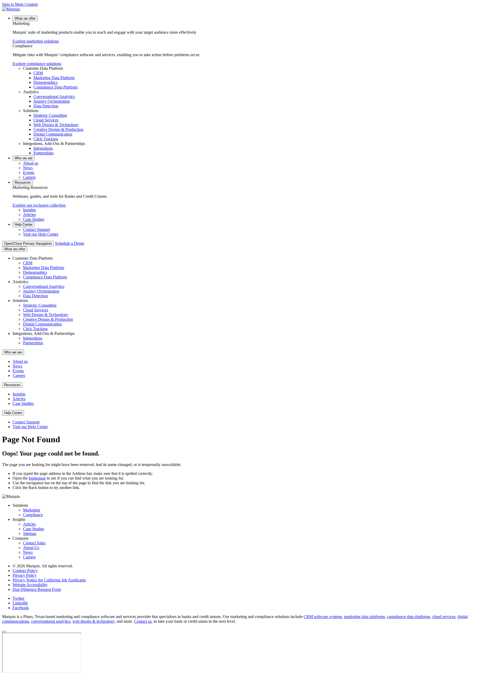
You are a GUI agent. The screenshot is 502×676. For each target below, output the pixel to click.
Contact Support (36, 229)
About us (30, 163)
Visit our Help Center (40, 234)
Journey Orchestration (51, 101)
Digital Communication (52, 134)
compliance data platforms (408, 616)
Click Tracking (45, 139)
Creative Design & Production (58, 129)
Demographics (45, 82)
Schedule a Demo (69, 243)
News (28, 168)
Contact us (143, 621)
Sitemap (29, 533)
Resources (23, 182)
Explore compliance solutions (37, 63)
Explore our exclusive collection (39, 205)
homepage (37, 478)
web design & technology (93, 621)
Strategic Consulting (50, 115)
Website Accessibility (30, 584)
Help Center (23, 224)
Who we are (23, 158)
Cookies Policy (25, 570)
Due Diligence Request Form (37, 589)
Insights (29, 210)
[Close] (4, 631)
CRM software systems (323, 616)
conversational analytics (50, 621)
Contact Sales (34, 543)
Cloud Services (46, 120)
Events (28, 172)
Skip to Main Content (20, 4)
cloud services (443, 616)
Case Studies (33, 219)
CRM (38, 73)
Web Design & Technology (56, 125)
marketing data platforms (364, 616)
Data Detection (45, 106)
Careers (29, 177)
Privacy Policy (25, 575)
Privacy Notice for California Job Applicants (49, 580)
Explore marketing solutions (36, 41)
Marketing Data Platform (54, 77)
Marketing (31, 510)
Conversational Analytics (54, 96)
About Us (31, 547)
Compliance (33, 514)
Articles (29, 214)
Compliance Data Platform (55, 87)
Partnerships (43, 153)
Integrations (43, 148)
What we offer (25, 18)
